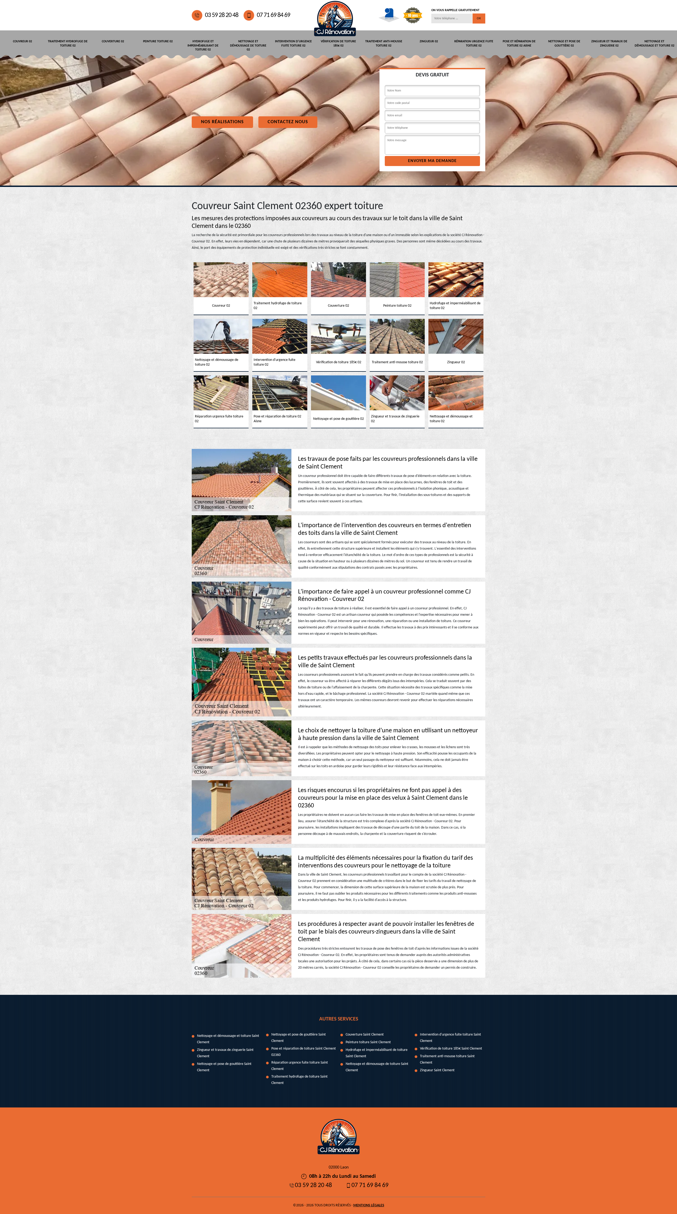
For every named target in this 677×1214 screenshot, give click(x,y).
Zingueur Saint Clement (437, 1070)
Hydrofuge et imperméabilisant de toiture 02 (202, 45)
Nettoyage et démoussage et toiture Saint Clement (228, 1039)
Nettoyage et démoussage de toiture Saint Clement (377, 1067)
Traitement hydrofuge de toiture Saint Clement (299, 1080)
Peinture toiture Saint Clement (368, 1042)
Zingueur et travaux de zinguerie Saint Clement (225, 1053)
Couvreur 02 (22, 41)
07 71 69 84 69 (273, 15)
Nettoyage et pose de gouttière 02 (564, 43)
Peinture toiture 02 (158, 41)
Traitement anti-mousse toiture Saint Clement (447, 1059)
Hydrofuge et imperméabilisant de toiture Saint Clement (377, 1053)
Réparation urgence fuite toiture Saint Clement (299, 1066)
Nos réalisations (222, 122)
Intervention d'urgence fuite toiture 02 (293, 43)
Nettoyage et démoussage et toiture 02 (654, 43)
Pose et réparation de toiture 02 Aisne (519, 43)
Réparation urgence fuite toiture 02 (473, 43)
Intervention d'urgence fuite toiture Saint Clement (450, 1038)
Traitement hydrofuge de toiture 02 (68, 43)
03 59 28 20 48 (221, 15)
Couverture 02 (113, 41)
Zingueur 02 (429, 41)
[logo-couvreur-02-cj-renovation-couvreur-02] (335, 15)
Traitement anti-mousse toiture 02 (383, 43)
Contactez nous (288, 122)
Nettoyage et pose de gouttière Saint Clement (224, 1067)
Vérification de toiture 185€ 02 (338, 43)
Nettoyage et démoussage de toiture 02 (248, 45)
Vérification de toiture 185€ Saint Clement (451, 1049)
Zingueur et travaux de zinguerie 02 (609, 43)
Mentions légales (368, 1205)
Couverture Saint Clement (365, 1035)
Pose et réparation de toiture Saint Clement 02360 (303, 1052)
